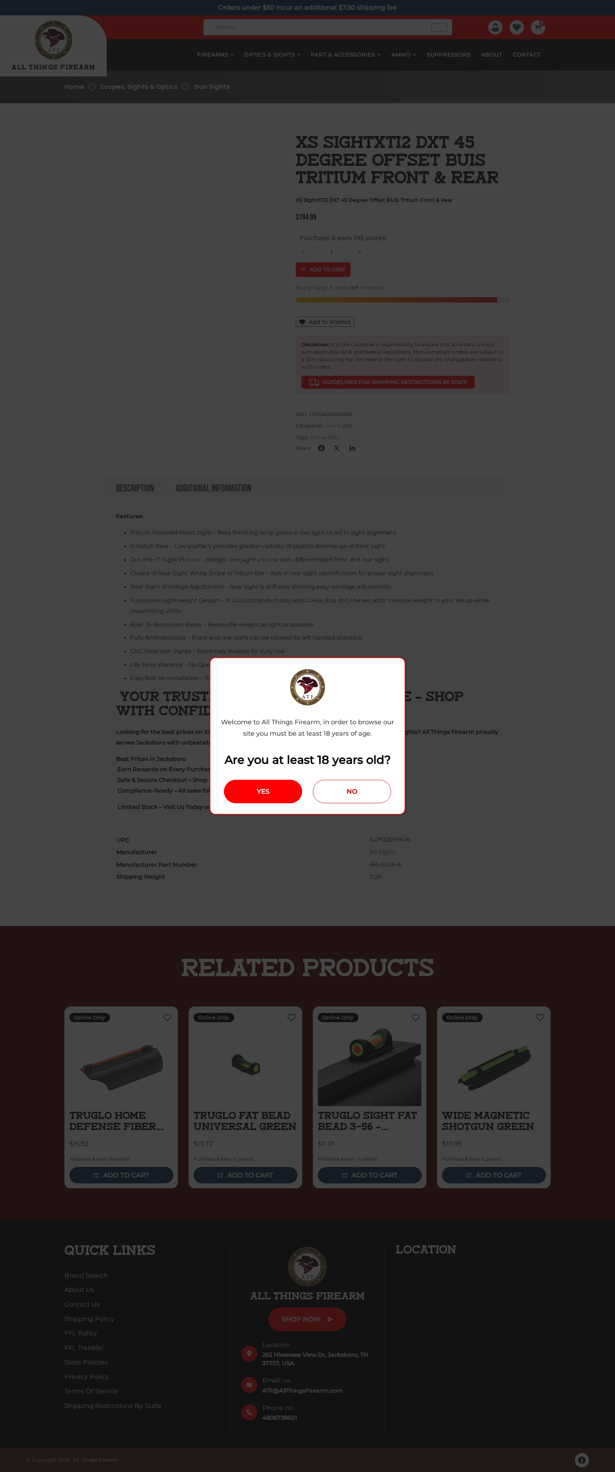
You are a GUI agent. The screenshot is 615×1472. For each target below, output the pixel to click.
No (352, 791)
